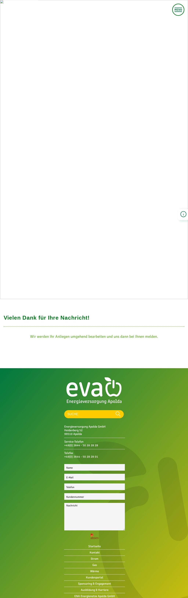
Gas (94, 565)
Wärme (94, 571)
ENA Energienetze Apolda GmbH (94, 596)
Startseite (94, 546)
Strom (94, 559)
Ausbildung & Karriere (95, 590)
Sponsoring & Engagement (94, 584)
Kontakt (95, 552)
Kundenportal (94, 577)
